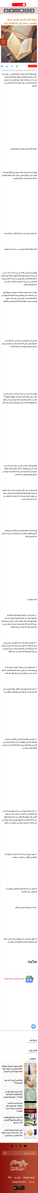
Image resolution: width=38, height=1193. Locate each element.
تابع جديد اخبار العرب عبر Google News (14, 979)
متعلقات (32, 1058)
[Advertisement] (19, 112)
